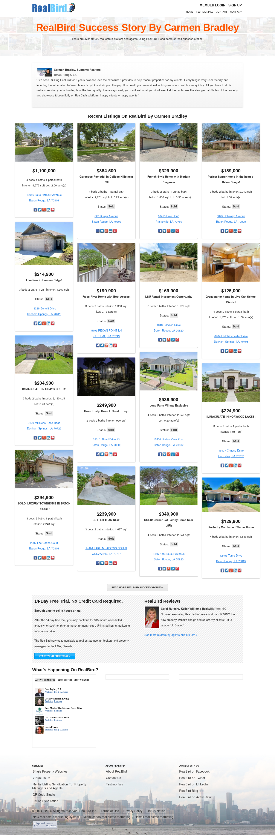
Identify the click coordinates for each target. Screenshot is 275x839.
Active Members (45, 679)
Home (189, 11)
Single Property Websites (50, 771)
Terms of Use (110, 811)
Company (236, 11)
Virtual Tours (41, 778)
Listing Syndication (45, 801)
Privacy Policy (132, 811)
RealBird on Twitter (192, 778)
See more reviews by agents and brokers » (171, 635)
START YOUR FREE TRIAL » (54, 655)
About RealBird (116, 771)
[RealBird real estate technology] (53, 12)
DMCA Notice (156, 811)
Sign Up (235, 5)
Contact (221, 11)
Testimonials (204, 11)
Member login (212, 5)
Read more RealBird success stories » (137, 587)
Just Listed (65, 679)
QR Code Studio (44, 794)
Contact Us (113, 778)
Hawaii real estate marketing (154, 817)
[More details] (44, 142)
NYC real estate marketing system (56, 817)
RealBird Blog (188, 790)
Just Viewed (81, 679)
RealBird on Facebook (194, 771)
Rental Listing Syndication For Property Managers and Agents (59, 786)
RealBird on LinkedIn (193, 784)
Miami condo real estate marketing (106, 817)
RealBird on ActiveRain (195, 797)
